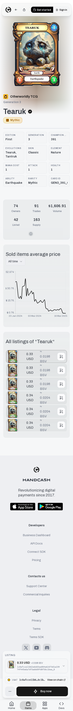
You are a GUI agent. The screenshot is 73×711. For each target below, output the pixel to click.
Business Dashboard (36, 535)
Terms (36, 628)
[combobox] (15, 261)
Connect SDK (36, 551)
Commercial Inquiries (36, 594)
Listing (10, 655)
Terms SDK (36, 637)
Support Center (36, 586)
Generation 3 (12, 102)
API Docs (36, 543)
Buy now (46, 691)
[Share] (24, 9)
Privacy (36, 620)
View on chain (55, 679)
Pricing (36, 560)
